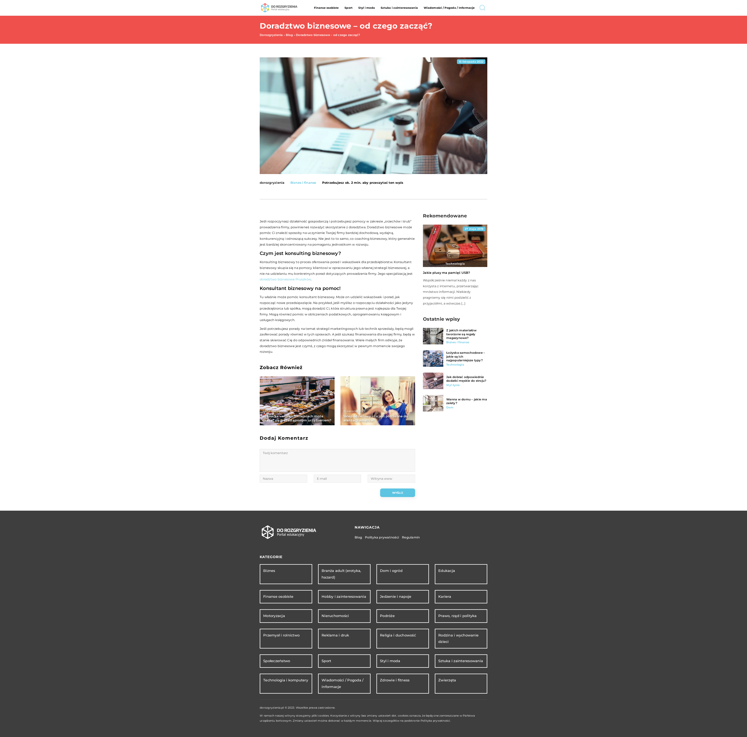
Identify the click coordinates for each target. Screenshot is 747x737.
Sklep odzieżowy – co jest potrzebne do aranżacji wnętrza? (375, 418)
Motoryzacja (274, 616)
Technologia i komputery (285, 680)
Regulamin (411, 537)
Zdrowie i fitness (394, 680)
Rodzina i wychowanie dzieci (458, 638)
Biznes (269, 571)
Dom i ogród (391, 571)
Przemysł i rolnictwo (281, 635)
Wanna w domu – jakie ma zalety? (466, 401)
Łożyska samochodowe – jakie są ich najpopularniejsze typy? (465, 356)
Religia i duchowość (398, 635)
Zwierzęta (447, 680)
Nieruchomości (335, 616)
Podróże (387, 616)
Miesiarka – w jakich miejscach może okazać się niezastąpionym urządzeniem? (297, 418)
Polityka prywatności (382, 537)
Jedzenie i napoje (395, 596)
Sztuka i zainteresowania (399, 8)
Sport (348, 8)
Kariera (444, 596)
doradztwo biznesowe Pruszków (285, 279)
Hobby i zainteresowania (344, 596)
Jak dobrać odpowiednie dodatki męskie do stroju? (466, 379)
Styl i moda (366, 8)
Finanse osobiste (326, 8)
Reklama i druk (335, 635)
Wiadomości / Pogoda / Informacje (449, 8)
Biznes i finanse (303, 183)
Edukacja (446, 571)
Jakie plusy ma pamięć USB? (446, 273)
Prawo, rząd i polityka (457, 616)
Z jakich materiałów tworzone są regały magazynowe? (461, 334)
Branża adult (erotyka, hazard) (341, 574)
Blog (358, 537)
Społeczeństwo (276, 661)
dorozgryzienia (272, 183)
